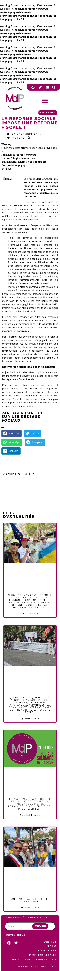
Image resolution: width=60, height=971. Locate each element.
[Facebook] (33, 87)
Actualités (22, 137)
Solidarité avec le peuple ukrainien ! (30, 900)
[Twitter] (40, 87)
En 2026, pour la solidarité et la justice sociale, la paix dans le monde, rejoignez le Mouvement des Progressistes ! (30, 804)
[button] (53, 87)
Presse (51, 946)
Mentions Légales (43, 955)
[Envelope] (47, 87)
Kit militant (47, 951)
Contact (50, 942)
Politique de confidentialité (34, 959)
